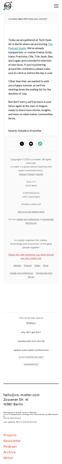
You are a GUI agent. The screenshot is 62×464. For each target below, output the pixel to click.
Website (17, 265)
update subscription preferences (31, 350)
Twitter (37, 265)
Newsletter (12, 440)
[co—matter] (7, 6)
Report (31, 174)
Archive (9, 451)
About (8, 457)
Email (45, 265)
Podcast (23, 174)
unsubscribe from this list (31, 341)
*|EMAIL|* (31, 323)
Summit (39, 174)
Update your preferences (21, 273)
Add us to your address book (31, 212)
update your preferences (27, 219)
